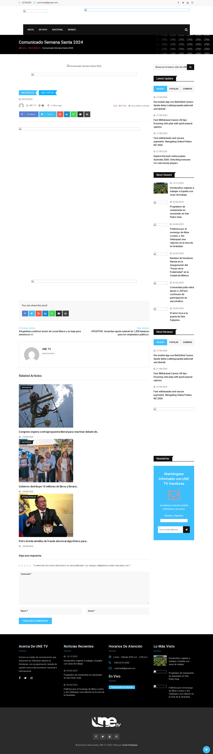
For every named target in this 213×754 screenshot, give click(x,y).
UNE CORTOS (47, 92)
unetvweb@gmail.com (47, 2)
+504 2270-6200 (121, 662)
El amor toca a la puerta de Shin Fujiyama (179, 316)
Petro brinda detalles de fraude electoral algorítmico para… (53, 541)
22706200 (26, 2)
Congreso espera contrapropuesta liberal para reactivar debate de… (59, 431)
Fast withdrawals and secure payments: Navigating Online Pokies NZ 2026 (173, 141)
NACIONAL (57, 29)
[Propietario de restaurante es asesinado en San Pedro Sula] (161, 206)
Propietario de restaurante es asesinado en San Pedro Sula (181, 676)
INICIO (31, 29)
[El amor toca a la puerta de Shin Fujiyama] (161, 313)
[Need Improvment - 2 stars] (22, 565)
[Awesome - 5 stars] (30, 565)
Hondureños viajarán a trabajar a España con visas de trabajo (182, 191)
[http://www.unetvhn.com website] (39, 105)
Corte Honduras (130, 745)
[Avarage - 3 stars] (24, 565)
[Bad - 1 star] (19, 565)
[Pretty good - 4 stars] (27, 565)
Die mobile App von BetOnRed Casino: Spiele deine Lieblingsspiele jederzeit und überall (174, 105)
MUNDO (72, 29)
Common (187, 89)
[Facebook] (25, 313)
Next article (142, 328)
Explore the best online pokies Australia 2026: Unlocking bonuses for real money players (172, 159)
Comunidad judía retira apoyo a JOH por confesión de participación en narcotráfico (182, 294)
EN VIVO (43, 29)
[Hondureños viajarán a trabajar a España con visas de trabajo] (161, 187)
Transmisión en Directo (122, 687)
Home (24, 48)
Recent (160, 89)
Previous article (27, 328)
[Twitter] (32, 313)
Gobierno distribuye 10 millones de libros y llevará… (48, 486)
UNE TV (46, 349)
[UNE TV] (42, 105)
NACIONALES (34, 48)
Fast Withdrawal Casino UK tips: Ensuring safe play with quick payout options (173, 123)
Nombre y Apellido (173, 515)
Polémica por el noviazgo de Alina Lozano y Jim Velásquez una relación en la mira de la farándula (84, 692)
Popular (173, 89)
